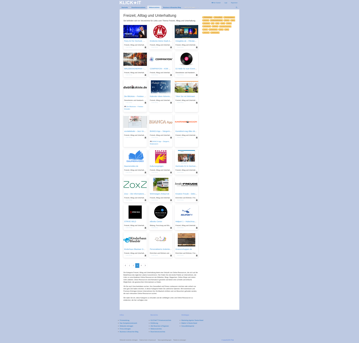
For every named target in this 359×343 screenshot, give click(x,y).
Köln (217, 23)
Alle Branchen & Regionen (160, 326)
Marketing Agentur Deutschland (192, 320)
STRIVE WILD (130, 221)
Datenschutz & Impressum (147, 340)
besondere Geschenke (225, 26)
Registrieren (234, 2)
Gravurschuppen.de (183, 249)
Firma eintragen (125, 329)
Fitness (229, 23)
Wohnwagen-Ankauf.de (159, 194)
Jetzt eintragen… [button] (190, 7)
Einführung (154, 323)
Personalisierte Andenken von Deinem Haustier (169, 249)
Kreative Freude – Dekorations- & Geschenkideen (196, 194)
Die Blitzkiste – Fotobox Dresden (137, 96)
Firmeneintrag (124, 320)
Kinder (221, 29)
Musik (227, 29)
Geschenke (206, 23)
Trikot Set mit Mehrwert (185, 96)
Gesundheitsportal (187, 326)
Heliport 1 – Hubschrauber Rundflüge (190, 221)
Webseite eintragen (126, 326)
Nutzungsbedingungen (164, 340)
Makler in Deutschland (189, 323)
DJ (212, 23)
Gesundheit (218, 17)
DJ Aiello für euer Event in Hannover (190, 69)
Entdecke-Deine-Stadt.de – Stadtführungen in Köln (171, 41)
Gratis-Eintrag (129, 47)
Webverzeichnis (154, 7)
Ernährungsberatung (216, 20)
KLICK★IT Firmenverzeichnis (161, 320)
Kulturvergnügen (157, 166)
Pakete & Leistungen (179, 340)
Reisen (227, 20)
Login (225, 2)
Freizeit (205, 29)
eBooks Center (156, 221)
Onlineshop (208, 17)
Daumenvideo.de (131, 166)
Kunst (223, 23)
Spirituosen (206, 32)
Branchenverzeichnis (138, 7)
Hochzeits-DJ (207, 26)
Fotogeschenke (213, 29)
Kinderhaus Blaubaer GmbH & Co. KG (140, 249)
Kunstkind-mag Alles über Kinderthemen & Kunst (195, 131)
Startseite (125, 7)
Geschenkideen (229, 17)
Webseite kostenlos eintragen (129, 340)
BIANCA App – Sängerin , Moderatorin (166, 131)
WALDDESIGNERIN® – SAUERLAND (140, 69)
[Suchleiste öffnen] (236, 7)
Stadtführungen (215, 32)
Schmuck (215, 26)
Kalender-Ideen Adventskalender (163, 96)
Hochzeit (206, 20)
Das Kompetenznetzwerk (128, 323)
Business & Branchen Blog (172, 7)
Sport (233, 20)
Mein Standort (217, 2)
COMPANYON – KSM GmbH (162, 69)
